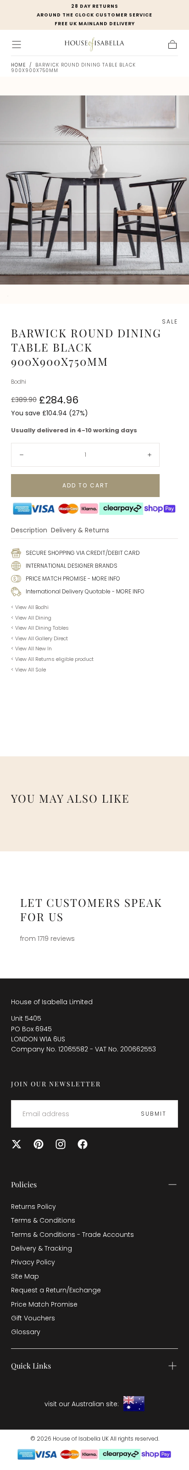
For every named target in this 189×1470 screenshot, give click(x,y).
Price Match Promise (44, 1304)
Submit (154, 1114)
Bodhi (18, 382)
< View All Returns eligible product (52, 659)
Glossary (25, 1331)
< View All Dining (31, 617)
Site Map (25, 1276)
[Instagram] (60, 1144)
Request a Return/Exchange (56, 1290)
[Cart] (172, 44)
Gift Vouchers (33, 1318)
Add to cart (85, 485)
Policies (24, 1184)
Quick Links (31, 1365)
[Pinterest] (38, 1144)
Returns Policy (33, 1206)
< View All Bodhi (30, 607)
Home (18, 64)
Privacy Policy (33, 1262)
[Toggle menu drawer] (16, 44)
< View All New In (31, 648)
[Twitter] (16, 1144)
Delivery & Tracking (41, 1248)
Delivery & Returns (80, 531)
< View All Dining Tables (40, 628)
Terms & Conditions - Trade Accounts (72, 1234)
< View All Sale (28, 669)
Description (29, 531)
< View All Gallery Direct (39, 638)
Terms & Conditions (43, 1220)
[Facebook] (82, 1144)
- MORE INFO (103, 578)
